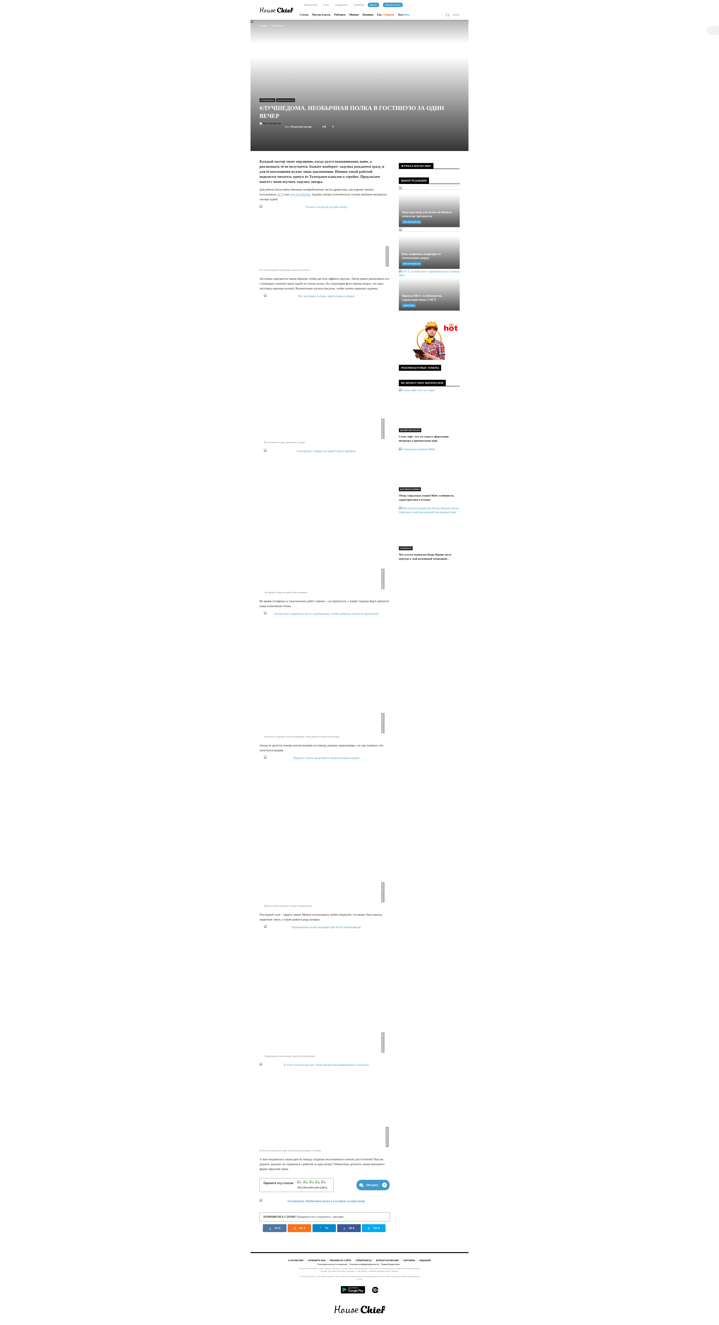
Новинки (367, 14)
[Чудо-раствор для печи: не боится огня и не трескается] (429, 206)
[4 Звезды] (318, 1185)
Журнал (373, 5)
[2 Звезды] (306, 1185)
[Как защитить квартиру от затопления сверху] (429, 248)
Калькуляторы (310, 5)
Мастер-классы (321, 14)
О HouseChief (296, 1260)
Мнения (354, 14)
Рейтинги (339, 14)
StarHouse (406, 548)
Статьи (304, 14)
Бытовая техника (410, 489)
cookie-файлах (361, 1271)
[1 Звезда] (300, 1185)
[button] (448, 15)
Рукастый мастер (301, 126)
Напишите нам (316, 1260)
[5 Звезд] (324, 1185)
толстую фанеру (300, 194)
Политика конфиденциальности (364, 1264)
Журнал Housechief (387, 1260)
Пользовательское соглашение (332, 1264)
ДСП (280, 194)
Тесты (326, 5)
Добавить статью (393, 5)
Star (404, 14)
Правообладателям (390, 1264)
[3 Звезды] (312, 1185)
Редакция (425, 1260)
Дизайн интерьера (410, 430)
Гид (385, 14)
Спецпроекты (341, 5)
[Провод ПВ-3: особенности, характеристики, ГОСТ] (429, 290)
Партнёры (409, 1260)
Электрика (409, 305)
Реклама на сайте (340, 1260)
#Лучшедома (267, 100)
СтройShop (358, 5)
